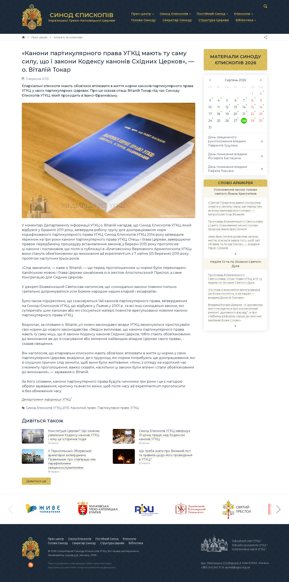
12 (227, 107)
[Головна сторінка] (23, 37)
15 (252, 107)
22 (252, 114)
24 (210, 121)
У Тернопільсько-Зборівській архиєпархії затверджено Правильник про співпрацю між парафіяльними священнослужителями (72, 459)
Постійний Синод (106, 538)
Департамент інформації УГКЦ (46, 399)
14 (244, 107)
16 (260, 107)
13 (235, 107)
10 (210, 107)
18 (218, 114)
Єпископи (129, 538)
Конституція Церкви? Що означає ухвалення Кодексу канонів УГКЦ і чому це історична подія (74, 435)
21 (243, 114)
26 (227, 121)
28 (244, 121)
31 (210, 127)
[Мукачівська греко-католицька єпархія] (97, 509)
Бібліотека (136, 543)
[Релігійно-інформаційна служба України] (147, 509)
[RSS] (30, 564)
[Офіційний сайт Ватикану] (237, 509)
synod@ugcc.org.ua (237, 567)
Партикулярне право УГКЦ (118, 408)
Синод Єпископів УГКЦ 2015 (47, 408)
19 (227, 114)
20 (235, 114)
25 (218, 121)
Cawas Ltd (71, 555)
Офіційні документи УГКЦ (249, 544)
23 (261, 114)
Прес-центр (56, 538)
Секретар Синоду (84, 543)
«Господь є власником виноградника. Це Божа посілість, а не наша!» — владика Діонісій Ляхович (234, 293)
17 (210, 114)
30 (261, 121)
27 (235, 121)
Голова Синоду (58, 543)
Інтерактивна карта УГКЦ (248, 549)
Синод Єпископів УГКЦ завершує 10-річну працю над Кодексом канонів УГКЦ (164, 435)
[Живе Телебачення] (42, 509)
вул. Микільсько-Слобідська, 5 (221, 562)
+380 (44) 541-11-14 (212, 567)
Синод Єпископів (79, 538)
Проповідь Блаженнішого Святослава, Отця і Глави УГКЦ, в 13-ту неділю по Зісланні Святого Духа (235, 278)
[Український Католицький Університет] (191, 509)
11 (218, 107)
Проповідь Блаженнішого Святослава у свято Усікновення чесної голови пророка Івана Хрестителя (235, 225)
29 (252, 121)
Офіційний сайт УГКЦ (246, 540)
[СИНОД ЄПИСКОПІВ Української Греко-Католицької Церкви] (32, 17)
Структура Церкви (112, 543)
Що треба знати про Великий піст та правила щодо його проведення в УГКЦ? (165, 455)
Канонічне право (83, 408)
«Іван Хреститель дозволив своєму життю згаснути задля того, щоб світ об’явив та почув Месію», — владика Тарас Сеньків (234, 241)
